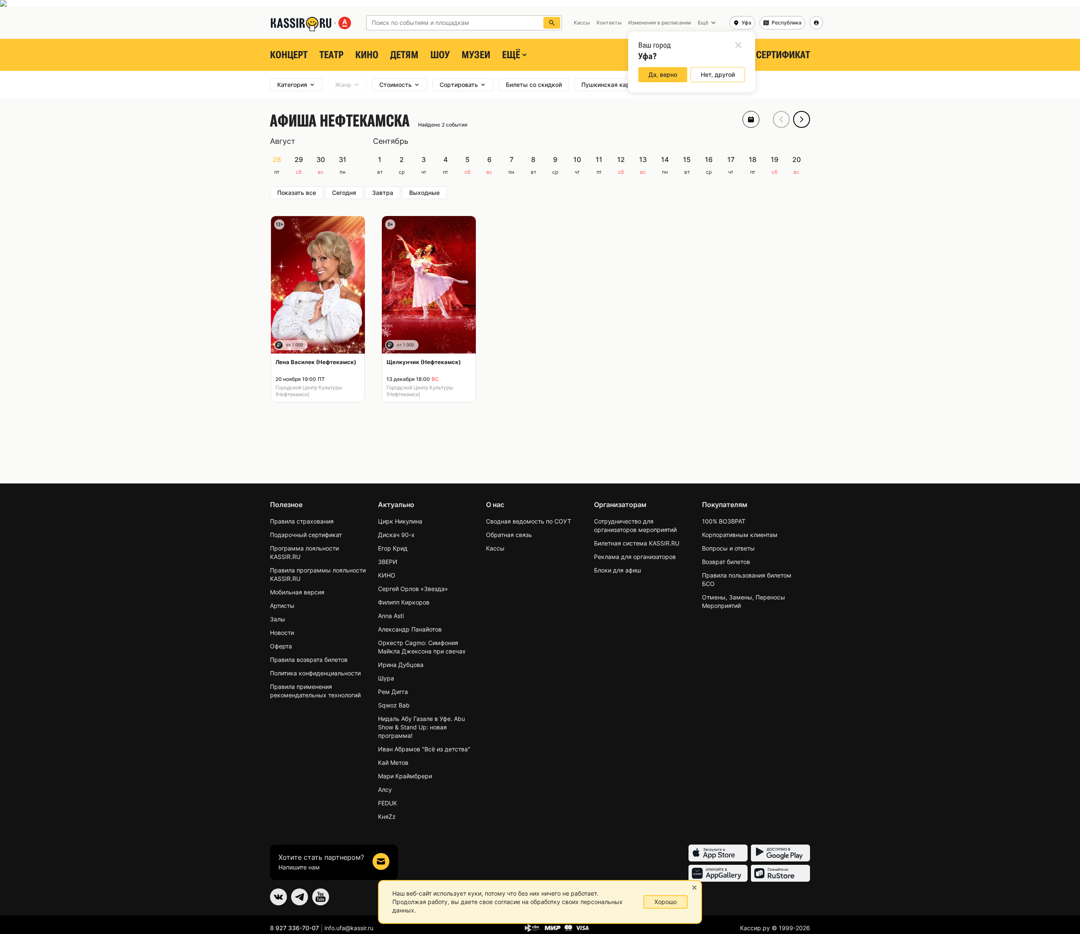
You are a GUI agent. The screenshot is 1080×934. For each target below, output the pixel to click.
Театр (331, 55)
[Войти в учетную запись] (816, 23)
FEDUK (387, 803)
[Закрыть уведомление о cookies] (694, 887)
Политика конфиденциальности (315, 673)
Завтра (382, 192)
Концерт (289, 55)
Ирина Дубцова (401, 664)
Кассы (495, 548)
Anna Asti (391, 615)
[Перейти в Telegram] (299, 896)
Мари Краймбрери (405, 776)
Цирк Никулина (400, 521)
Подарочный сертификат (306, 534)
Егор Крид (393, 548)
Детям (404, 55)
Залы (277, 619)
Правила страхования (302, 521)
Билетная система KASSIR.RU (636, 543)
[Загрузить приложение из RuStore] (780, 873)
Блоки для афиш (617, 570)
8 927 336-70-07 (294, 927)
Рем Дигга (393, 691)
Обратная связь (509, 534)
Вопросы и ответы (728, 548)
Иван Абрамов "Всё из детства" (424, 749)
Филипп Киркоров (403, 602)
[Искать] (551, 23)
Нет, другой (718, 74)
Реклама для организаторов (635, 556)
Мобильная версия (297, 592)
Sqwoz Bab (394, 705)
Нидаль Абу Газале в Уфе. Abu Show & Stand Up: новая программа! (421, 727)
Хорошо (665, 901)
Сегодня (344, 192)
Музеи (476, 55)
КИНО (366, 55)
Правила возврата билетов (309, 659)
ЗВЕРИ (387, 561)
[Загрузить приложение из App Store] (718, 853)
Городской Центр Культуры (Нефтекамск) (308, 390)
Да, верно (662, 74)
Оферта (281, 646)
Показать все (296, 192)
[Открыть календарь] (750, 119)
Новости (282, 632)
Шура (386, 678)
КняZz (387, 816)
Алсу (385, 789)
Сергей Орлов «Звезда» (413, 588)
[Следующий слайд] (801, 119)
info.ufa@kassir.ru (348, 927)
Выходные (424, 192)
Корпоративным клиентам (740, 534)
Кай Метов (393, 762)
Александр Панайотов (410, 629)
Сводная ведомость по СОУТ (528, 521)
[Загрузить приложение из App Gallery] (718, 873)
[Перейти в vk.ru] (278, 896)
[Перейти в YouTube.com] (320, 896)
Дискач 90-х (396, 534)
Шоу (440, 55)
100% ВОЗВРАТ (723, 521)
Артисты (282, 605)
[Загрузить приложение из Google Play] (780, 853)
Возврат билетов (726, 561)
